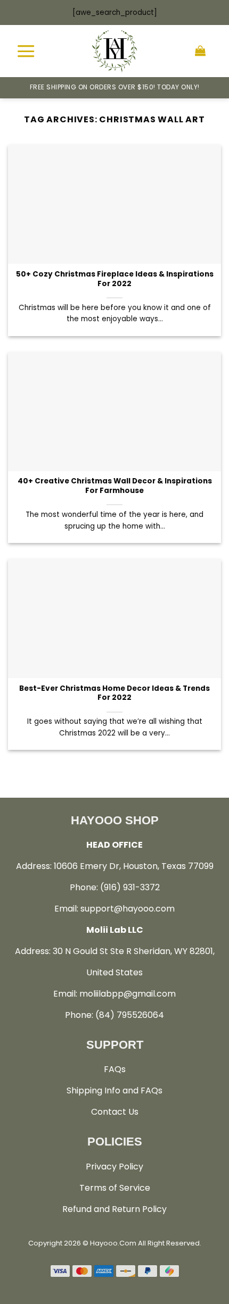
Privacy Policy (114, 1166)
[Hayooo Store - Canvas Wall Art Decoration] (115, 51)
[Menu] (26, 51)
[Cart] (200, 51)
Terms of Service (114, 1188)
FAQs (115, 1069)
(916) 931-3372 (130, 887)
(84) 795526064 (129, 1015)
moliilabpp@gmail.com (127, 994)
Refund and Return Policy (114, 1209)
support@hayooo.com (127, 908)
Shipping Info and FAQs (114, 1090)
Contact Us (114, 1112)
